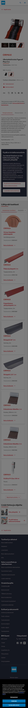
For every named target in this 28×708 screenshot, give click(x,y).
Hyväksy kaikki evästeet (14, 705)
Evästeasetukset (14, 697)
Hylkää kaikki (14, 701)
